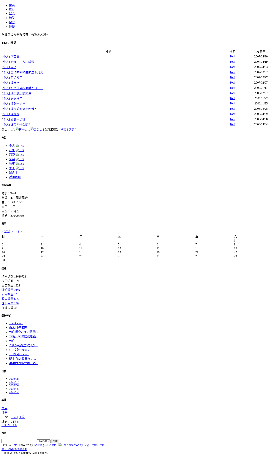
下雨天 (14, 56)
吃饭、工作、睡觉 (22, 62)
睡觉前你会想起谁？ (23, 109)
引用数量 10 (9, 294)
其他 (3, 400)
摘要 (64, 129)
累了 (13, 67)
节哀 (12, 340)
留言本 (13, 172)
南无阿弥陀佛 (18, 327)
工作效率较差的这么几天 (26, 72)
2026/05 (14, 388)
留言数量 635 (10, 298)
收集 (12, 163)
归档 (3, 371)
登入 (4, 408)
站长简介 (6, 185)
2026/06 (14, 385)
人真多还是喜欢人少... (23, 345)
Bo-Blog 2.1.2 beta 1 (46, 444)
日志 (14, 417)
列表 (72, 129)
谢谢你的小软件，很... (23, 363)
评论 (22, 417)
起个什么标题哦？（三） (26, 88)
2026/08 (14, 378)
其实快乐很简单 (20, 93)
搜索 (3, 433)
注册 (4, 412)
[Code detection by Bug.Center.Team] (81, 444)
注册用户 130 (10, 303)
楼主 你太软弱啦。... (22, 358)
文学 (12, 159)
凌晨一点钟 (17, 119)
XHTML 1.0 (9, 425)
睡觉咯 (14, 82)
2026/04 (14, 392)
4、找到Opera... (19, 349)
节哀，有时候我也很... (23, 336)
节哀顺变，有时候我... (23, 331)
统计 (3, 268)
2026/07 (14, 382)
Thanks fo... (16, 323)
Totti (232, 56)
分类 (3, 137)
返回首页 (15, 177)
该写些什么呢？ (20, 124)
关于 (12, 168)
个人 (6, 56)
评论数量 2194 (10, 290)
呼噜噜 (14, 114)
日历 (3, 223)
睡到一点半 (17, 103)
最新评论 (6, 315)
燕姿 (12, 154)
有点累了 (16, 77)
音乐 (12, 150)
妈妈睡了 (16, 98)
